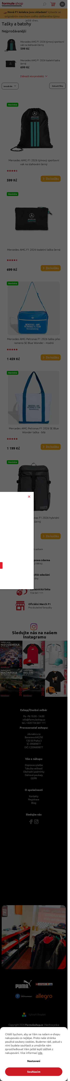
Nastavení (33, 1061)
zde (40, 1053)
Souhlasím (33, 1071)
